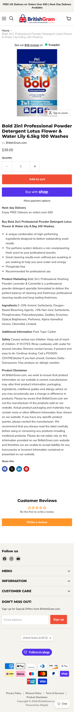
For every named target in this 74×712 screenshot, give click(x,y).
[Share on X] (12, 469)
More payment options (37, 200)
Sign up (58, 619)
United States (35, 638)
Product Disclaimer (37, 697)
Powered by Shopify (37, 705)
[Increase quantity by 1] (35, 166)
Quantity (7, 158)
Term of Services (55, 693)
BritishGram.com (16, 143)
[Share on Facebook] (5, 469)
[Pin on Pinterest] (26, 469)
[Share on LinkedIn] (19, 469)
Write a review (37, 522)
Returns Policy (34, 693)
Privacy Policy (13, 693)
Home (5, 30)
